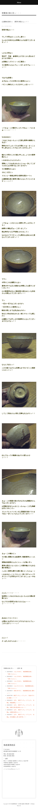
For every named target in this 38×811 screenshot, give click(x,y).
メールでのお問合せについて (12, 769)
